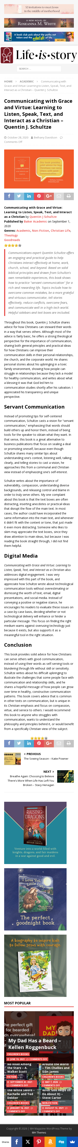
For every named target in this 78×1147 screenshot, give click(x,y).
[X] (27, 1142)
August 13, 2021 (54, 1108)
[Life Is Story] (39, 61)
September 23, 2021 (21, 1082)
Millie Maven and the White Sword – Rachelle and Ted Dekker (21, 1092)
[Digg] (61, 1142)
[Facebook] (16, 1142)
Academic (23, 231)
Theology (11, 235)
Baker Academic (35, 221)
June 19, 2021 (17, 1059)
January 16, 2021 (19, 1108)
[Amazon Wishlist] (50, 1142)
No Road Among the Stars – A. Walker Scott (19, 1068)
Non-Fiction (40, 231)
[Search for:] (39, 68)
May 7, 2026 (51, 1082)
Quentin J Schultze (43, 217)
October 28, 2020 (17, 137)
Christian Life (60, 231)
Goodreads (12, 240)
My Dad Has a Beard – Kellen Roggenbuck (34, 1043)
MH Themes (39, 1132)
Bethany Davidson (45, 137)
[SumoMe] (72, 1142)
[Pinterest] (39, 1142)
